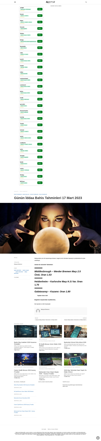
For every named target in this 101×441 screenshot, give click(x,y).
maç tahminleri (28, 339)
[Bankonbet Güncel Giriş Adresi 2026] (75, 331)
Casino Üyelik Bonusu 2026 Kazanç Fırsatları (24, 404)
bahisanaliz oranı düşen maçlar (47, 368)
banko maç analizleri (19, 339)
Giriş (39, 9)
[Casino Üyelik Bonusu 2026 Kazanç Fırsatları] (25, 359)
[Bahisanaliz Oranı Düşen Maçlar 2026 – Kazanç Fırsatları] (50, 359)
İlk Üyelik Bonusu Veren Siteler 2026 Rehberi (24, 391)
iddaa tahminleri (23, 191)
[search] (86, 2)
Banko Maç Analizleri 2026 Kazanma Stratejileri (24, 384)
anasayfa (16, 191)
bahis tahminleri (18, 194)
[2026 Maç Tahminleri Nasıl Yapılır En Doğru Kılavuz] (75, 359)
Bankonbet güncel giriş (70, 339)
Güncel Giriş (80, 339)
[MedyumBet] (50, 2)
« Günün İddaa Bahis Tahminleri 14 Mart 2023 (46, 319)
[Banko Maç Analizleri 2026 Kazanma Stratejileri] (25, 331)
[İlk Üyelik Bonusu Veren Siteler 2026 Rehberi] (50, 331)
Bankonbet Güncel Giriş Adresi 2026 (75, 342)
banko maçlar (26, 194)
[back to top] (98, 438)
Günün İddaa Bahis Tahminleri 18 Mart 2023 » (75, 319)
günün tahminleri (34, 194)
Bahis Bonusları (43, 339)
